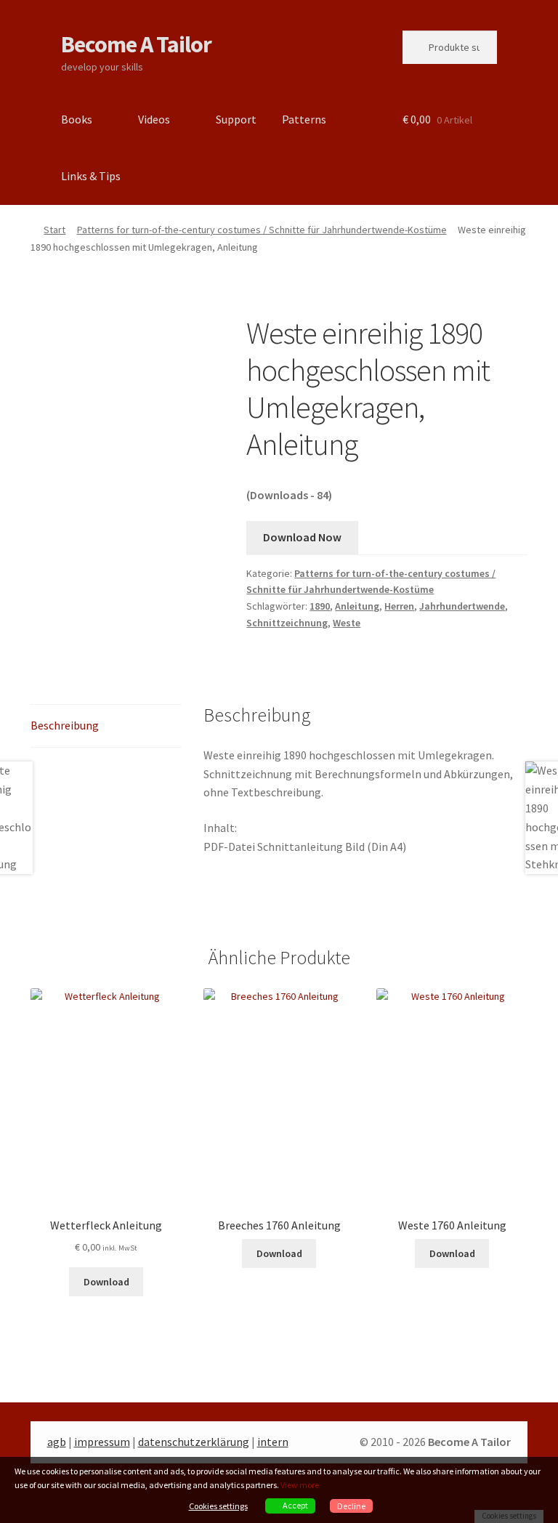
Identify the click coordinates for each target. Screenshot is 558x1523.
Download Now (302, 537)
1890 (320, 606)
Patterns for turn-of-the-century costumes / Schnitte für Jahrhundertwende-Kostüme (262, 229)
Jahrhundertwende (462, 606)
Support (236, 119)
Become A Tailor (136, 44)
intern (272, 1441)
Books (76, 119)
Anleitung (357, 606)
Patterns (304, 119)
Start (54, 229)
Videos (154, 119)
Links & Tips (91, 176)
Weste (346, 622)
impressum (102, 1441)
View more (299, 1484)
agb (56, 1441)
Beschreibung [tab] (65, 725)
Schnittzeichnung (287, 622)
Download (106, 1281)
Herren (399, 606)
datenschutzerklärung (193, 1441)
